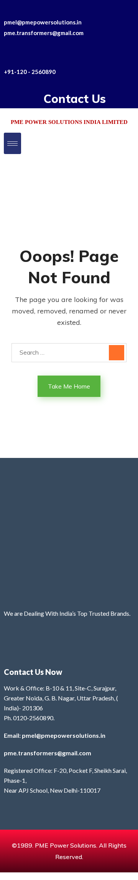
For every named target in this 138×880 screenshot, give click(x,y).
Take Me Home (69, 386)
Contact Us (75, 99)
